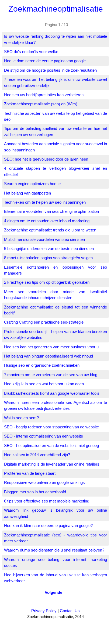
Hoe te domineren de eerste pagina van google (45, 60)
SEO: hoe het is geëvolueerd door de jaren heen (46, 159)
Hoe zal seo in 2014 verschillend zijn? (37, 454)
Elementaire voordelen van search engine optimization (51, 211)
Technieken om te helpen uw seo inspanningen (45, 202)
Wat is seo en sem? (21, 417)
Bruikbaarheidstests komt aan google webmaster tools (51, 393)
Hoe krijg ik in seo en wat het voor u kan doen (44, 384)
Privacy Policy (44, 610)
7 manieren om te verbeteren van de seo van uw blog (50, 374)
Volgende (53, 592)
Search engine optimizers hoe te (32, 183)
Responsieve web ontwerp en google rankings (44, 482)
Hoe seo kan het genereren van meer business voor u (51, 347)
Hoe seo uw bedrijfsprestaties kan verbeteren (44, 94)
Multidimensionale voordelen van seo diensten (44, 239)
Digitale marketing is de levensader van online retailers (51, 464)
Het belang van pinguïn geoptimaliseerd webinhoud (48, 356)
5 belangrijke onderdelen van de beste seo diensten (49, 248)
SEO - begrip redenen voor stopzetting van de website (51, 427)
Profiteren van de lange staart (30, 473)
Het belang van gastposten (27, 193)
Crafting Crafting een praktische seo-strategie (44, 322)
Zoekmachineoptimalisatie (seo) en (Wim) (40, 104)
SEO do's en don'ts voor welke (31, 51)
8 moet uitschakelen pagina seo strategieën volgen (48, 257)
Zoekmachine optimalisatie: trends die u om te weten (50, 230)
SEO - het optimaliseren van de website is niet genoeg (51, 445)
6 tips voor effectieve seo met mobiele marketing (46, 501)
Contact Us (70, 610)
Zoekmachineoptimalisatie (55, 8)
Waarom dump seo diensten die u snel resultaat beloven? (54, 550)
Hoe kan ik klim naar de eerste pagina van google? (48, 525)
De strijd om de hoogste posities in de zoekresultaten (50, 70)
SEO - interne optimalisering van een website (43, 436)
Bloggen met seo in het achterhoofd (35, 492)
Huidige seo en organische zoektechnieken (41, 365)
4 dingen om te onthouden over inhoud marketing (46, 221)
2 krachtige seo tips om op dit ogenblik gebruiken (46, 282)
